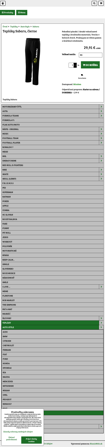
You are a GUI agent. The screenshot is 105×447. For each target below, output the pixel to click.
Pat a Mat (7, 309)
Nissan (6, 390)
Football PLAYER (11, 142)
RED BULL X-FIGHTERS (12, 165)
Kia (4, 372)
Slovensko (7, 268)
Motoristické (9, 250)
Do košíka (91, 65)
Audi (5, 331)
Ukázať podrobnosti (11, 438)
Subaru (6, 412)
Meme (5, 291)
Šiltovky (6, 318)
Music (5, 133)
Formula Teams (10, 115)
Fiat (5, 354)
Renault (7, 403)
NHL (4, 156)
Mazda (6, 376)
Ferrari (7, 349)
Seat (5, 408)
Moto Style (8, 426)
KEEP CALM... (8, 259)
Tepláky (6, 322)
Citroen (7, 340)
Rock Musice (8, 273)
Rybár (5, 255)
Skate (5, 174)
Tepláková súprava (13, 431)
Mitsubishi (8, 385)
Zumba (5, 210)
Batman (6, 196)
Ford (5, 358)
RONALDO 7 (7, 147)
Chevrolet (8, 345)
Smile (5, 282)
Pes (4, 187)
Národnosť (8, 277)
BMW (5, 336)
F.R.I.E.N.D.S (7, 183)
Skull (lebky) (9, 178)
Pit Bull (6, 232)
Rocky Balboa (9, 219)
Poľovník (7, 246)
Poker (5, 201)
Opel (5, 394)
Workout (7, 241)
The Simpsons (9, 304)
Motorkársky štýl (12, 106)
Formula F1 (8, 120)
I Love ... (6, 286)
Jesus (5, 237)
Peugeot (7, 399)
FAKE (4, 223)
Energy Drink (9, 160)
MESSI (5, 151)
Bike (4, 169)
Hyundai (7, 367)
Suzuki (6, 417)
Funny (5, 228)
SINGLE (5, 264)
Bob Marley (8, 300)
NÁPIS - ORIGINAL (10, 129)
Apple (5, 205)
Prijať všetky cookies (31, 440)
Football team (10, 138)
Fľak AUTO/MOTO (11, 124)
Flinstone (7, 295)
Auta (5, 111)
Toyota (6, 422)
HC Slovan (7, 214)
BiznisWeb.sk (96, 443)
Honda (6, 363)
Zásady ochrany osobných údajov (18, 431)
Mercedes (8, 381)
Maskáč (6, 313)
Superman (7, 192)
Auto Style (8, 327)
